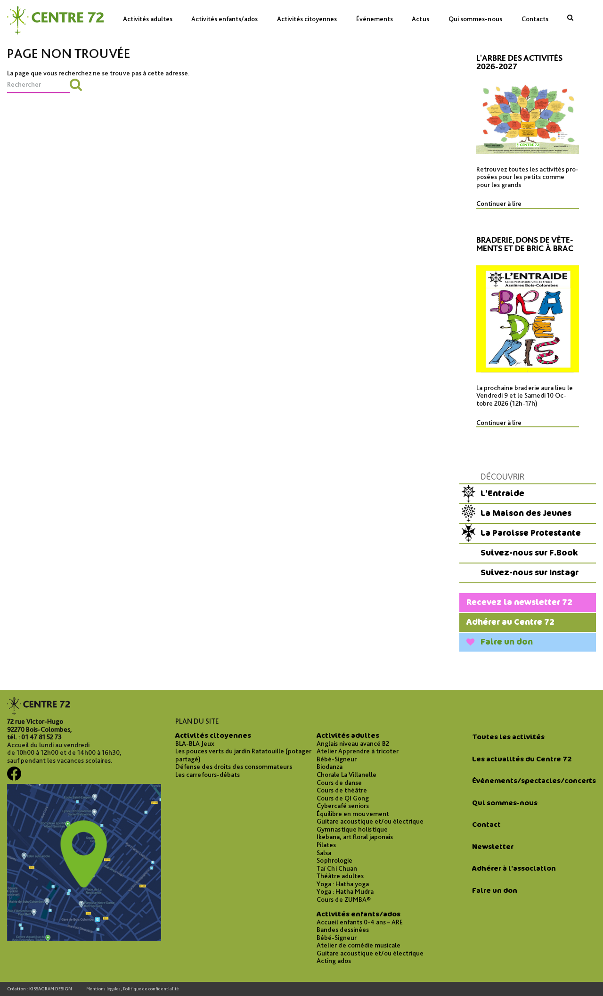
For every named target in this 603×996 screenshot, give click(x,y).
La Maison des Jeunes (526, 513)
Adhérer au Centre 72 (510, 622)
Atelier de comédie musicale (358, 945)
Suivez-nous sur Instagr (530, 573)
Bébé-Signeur (337, 759)
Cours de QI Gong (343, 798)
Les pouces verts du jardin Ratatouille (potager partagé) (243, 755)
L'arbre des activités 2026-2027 (519, 63)
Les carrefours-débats (207, 774)
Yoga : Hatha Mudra (345, 891)
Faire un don (507, 642)
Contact (486, 824)
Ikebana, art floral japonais (355, 837)
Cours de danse (339, 782)
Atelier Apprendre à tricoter (358, 751)
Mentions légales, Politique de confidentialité (132, 988)
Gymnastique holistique (352, 829)
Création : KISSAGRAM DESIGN (39, 988)
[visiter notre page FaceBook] (14, 777)
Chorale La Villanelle (346, 774)
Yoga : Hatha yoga (343, 884)
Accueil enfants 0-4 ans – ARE (360, 922)
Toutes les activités (508, 737)
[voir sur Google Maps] (84, 938)
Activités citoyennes (307, 19)
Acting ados (334, 960)
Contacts (535, 19)
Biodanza (329, 766)
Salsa (324, 853)
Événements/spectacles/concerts (534, 780)
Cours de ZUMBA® (344, 899)
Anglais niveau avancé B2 (353, 743)
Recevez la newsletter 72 (519, 602)
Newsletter (492, 846)
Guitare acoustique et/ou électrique (370, 821)
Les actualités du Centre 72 (521, 759)
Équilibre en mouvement (353, 813)
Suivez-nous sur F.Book (529, 553)
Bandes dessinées (343, 929)
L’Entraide (502, 493)
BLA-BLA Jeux (194, 743)
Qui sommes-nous (475, 19)
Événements (374, 19)
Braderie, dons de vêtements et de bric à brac (524, 245)
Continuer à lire (499, 203)
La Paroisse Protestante (531, 533)
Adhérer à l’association (514, 868)
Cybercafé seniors (343, 805)
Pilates (326, 845)
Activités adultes (147, 19)
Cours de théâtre (342, 790)
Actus (420, 19)
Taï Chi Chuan (337, 868)
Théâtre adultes (340, 876)
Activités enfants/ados (224, 19)
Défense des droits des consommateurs (233, 766)
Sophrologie (334, 860)
